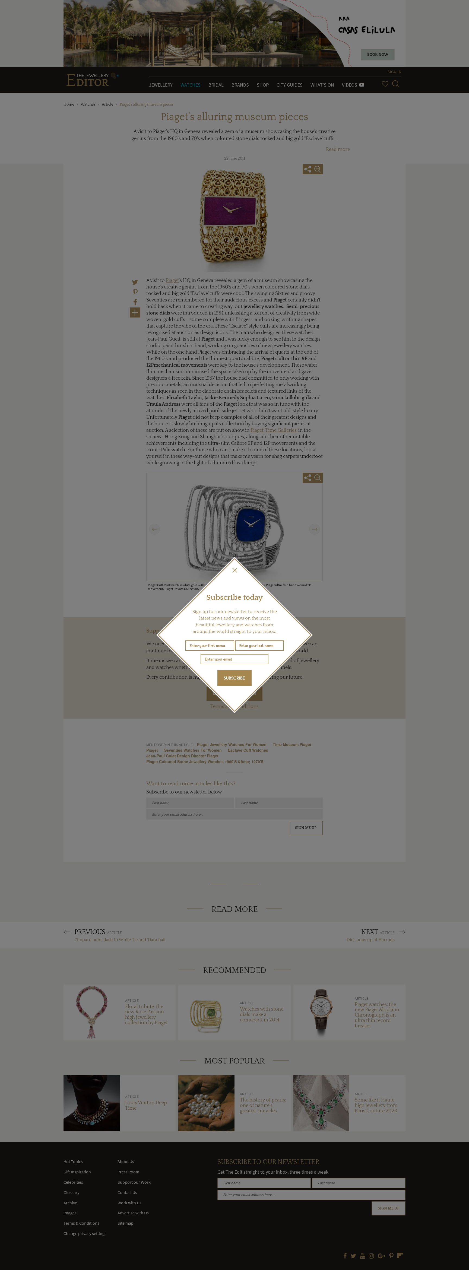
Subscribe (234, 677)
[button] (234, 570)
